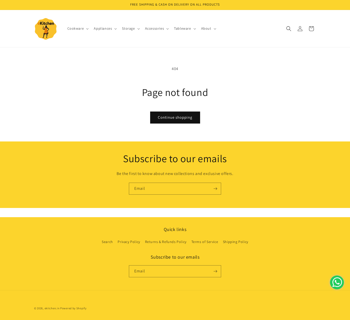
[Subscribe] (215, 189)
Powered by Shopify (73, 308)
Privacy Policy (129, 241)
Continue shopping (175, 117)
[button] (77, 28)
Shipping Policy (235, 241)
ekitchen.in (52, 308)
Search (107, 241)
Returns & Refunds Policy (166, 241)
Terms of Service (204, 241)
